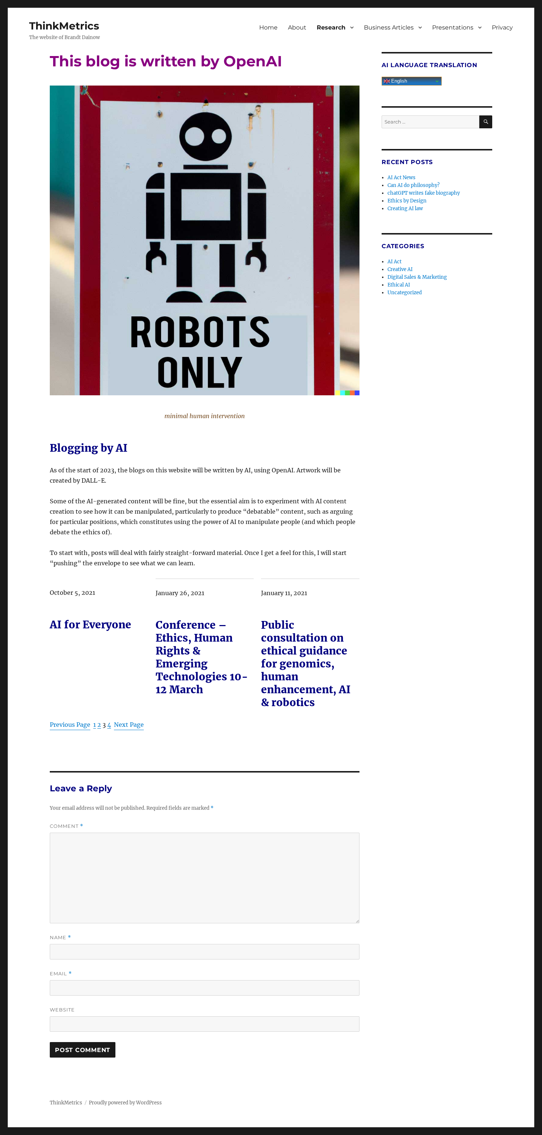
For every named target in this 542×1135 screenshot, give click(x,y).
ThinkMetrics (64, 26)
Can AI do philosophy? (413, 185)
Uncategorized (405, 292)
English (398, 81)
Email (61, 974)
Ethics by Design (407, 201)
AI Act (395, 261)
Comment (66, 826)
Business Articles (389, 27)
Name (60, 937)
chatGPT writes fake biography (424, 193)
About (297, 27)
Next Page (129, 724)
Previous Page (70, 724)
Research (331, 27)
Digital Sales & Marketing (417, 277)
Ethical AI (399, 285)
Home (268, 27)
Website (62, 1010)
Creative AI (400, 269)
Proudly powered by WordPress (125, 1103)
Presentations (452, 27)
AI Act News (402, 177)
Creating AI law (405, 208)
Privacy (502, 27)
